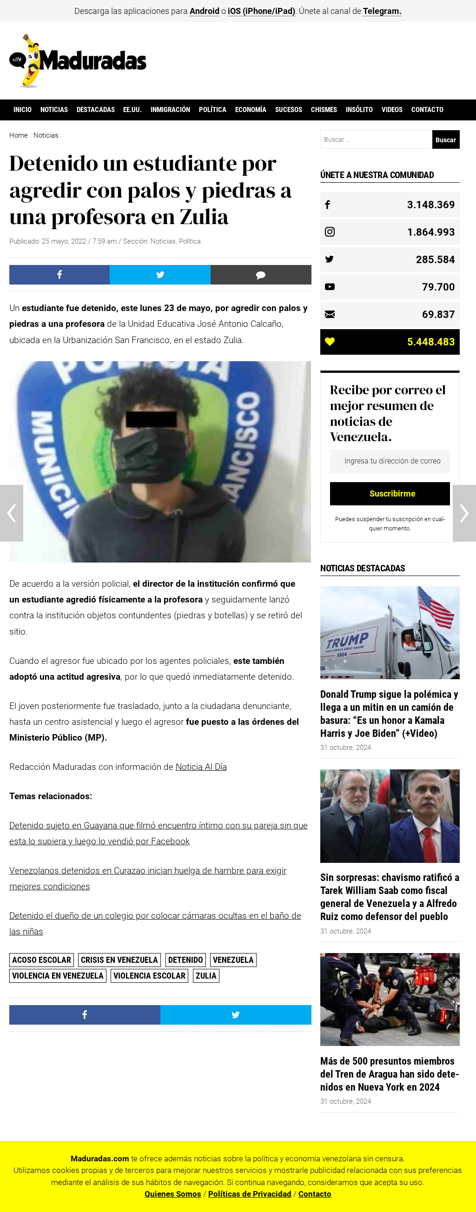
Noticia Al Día (201, 767)
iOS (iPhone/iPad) (261, 11)
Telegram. (382, 11)
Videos (392, 110)
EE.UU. (132, 110)
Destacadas (96, 110)
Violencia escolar (149, 975)
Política (212, 110)
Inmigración (170, 110)
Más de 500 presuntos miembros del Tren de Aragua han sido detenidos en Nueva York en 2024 (389, 1074)
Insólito (359, 110)
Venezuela (233, 960)
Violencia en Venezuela (58, 975)
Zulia (206, 975)
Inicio (22, 110)
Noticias (54, 110)
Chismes (324, 110)
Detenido (185, 960)
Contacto (427, 110)
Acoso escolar (41, 960)
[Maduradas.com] (77, 85)
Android (204, 11)
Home (18, 135)
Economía (250, 110)
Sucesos (288, 110)
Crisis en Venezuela (119, 960)
